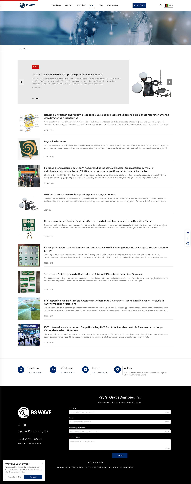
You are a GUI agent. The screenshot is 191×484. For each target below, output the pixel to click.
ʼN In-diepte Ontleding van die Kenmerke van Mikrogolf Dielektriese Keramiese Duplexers (93, 274)
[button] (32, 98)
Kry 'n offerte (139, 5)
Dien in (120, 455)
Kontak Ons (112, 5)
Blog (101, 5)
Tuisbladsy (56, 5)
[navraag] (187, 233)
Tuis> (21, 48)
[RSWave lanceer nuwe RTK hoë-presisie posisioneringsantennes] (134, 82)
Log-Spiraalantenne (55, 141)
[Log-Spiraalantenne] (29, 149)
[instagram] (187, 243)
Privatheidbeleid (95, 462)
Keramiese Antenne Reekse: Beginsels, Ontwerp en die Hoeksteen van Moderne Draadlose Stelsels (98, 221)
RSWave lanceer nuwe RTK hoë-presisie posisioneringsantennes (67, 74)
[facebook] (187, 238)
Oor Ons (68, 5)
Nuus (92, 5)
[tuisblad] (27, 5)
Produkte (81, 5)
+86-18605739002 (35, 373)
